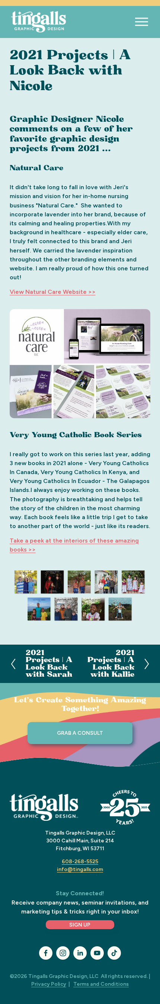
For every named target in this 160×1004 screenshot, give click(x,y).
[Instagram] (63, 953)
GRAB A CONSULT (80, 733)
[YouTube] (97, 953)
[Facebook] (45, 953)
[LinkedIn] (80, 953)
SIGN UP (79, 925)
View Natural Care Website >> (53, 291)
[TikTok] (114, 953)
